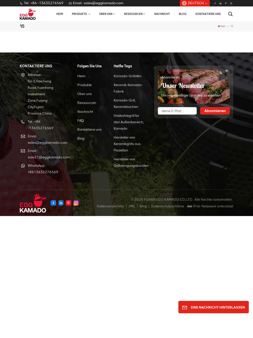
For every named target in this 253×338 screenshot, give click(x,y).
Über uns (105, 14)
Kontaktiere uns (208, 14)
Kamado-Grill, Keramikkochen (126, 103)
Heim (59, 14)
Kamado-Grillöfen (128, 76)
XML (131, 206)
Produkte (84, 85)
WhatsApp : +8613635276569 (43, 169)
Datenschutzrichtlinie (167, 206)
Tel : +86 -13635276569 (43, 3)
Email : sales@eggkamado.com (98, 3)
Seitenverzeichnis (111, 206)
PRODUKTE (79, 14)
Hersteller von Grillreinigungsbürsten (131, 162)
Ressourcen (133, 14)
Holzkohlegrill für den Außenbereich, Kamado (129, 122)
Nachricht (162, 14)
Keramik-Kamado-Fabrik (128, 88)
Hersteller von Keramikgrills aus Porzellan (127, 143)
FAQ (80, 121)
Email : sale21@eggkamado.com (45, 154)
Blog (183, 14)
